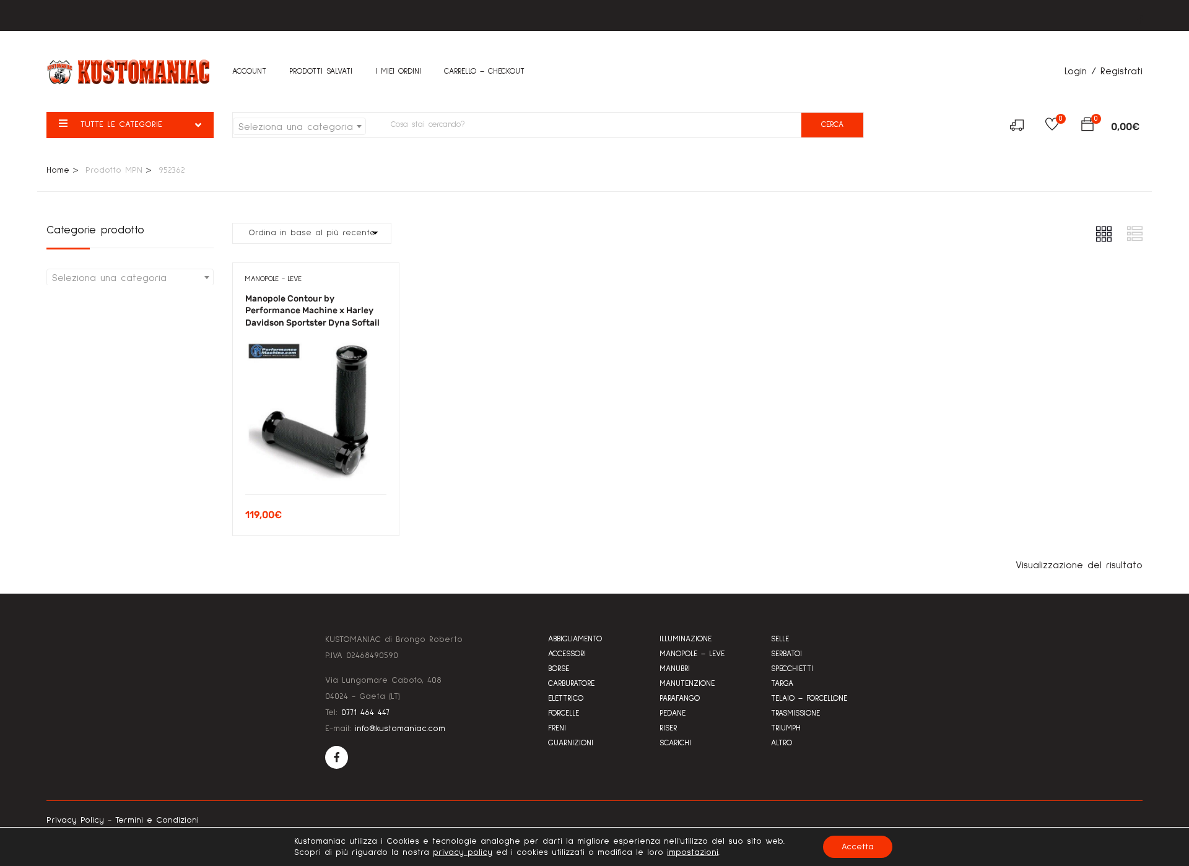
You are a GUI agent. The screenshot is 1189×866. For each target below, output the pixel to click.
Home (57, 170)
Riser (668, 728)
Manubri (675, 669)
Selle (780, 639)
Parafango (680, 699)
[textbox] (299, 127)
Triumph (786, 728)
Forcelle (563, 713)
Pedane (673, 713)
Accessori (567, 654)
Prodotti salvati (320, 71)
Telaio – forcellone (809, 699)
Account (249, 71)
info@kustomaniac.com (400, 728)
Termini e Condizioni (157, 820)
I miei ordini (398, 71)
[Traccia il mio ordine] (1021, 127)
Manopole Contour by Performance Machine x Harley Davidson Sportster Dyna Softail (312, 310)
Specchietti (792, 669)
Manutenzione (687, 684)
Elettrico (565, 699)
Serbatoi (786, 654)
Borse (558, 669)
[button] (1087, 127)
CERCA (832, 125)
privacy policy (462, 852)
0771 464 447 (365, 712)
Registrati (1121, 71)
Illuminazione (686, 639)
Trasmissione (795, 713)
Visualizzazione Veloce (315, 463)
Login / (1080, 71)
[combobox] (299, 126)
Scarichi (675, 743)
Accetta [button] (858, 846)
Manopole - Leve (273, 279)
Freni (557, 728)
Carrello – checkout (484, 71)
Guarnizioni (570, 743)
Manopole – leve (692, 654)
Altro (781, 743)
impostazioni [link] (692, 852)
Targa (782, 684)
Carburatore (571, 684)
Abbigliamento (575, 639)
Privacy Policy (75, 820)
